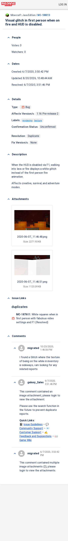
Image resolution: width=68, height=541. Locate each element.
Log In (63, 4)
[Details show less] (8, 99)
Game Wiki (25, 440)
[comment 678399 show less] (15, 382)
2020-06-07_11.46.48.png (32, 236)
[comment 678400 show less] (15, 348)
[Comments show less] (8, 336)
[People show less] (8, 37)
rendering (27, 120)
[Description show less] (8, 154)
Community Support (31, 428)
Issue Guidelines (32, 424)
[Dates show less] (8, 64)
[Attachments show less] (8, 199)
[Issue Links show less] (8, 298)
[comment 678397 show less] (15, 453)
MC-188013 (43, 15)
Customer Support (30, 432)
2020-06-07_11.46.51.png (32, 281)
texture (38, 120)
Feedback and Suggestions (35, 436)
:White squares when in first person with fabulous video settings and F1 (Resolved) (37, 318)
